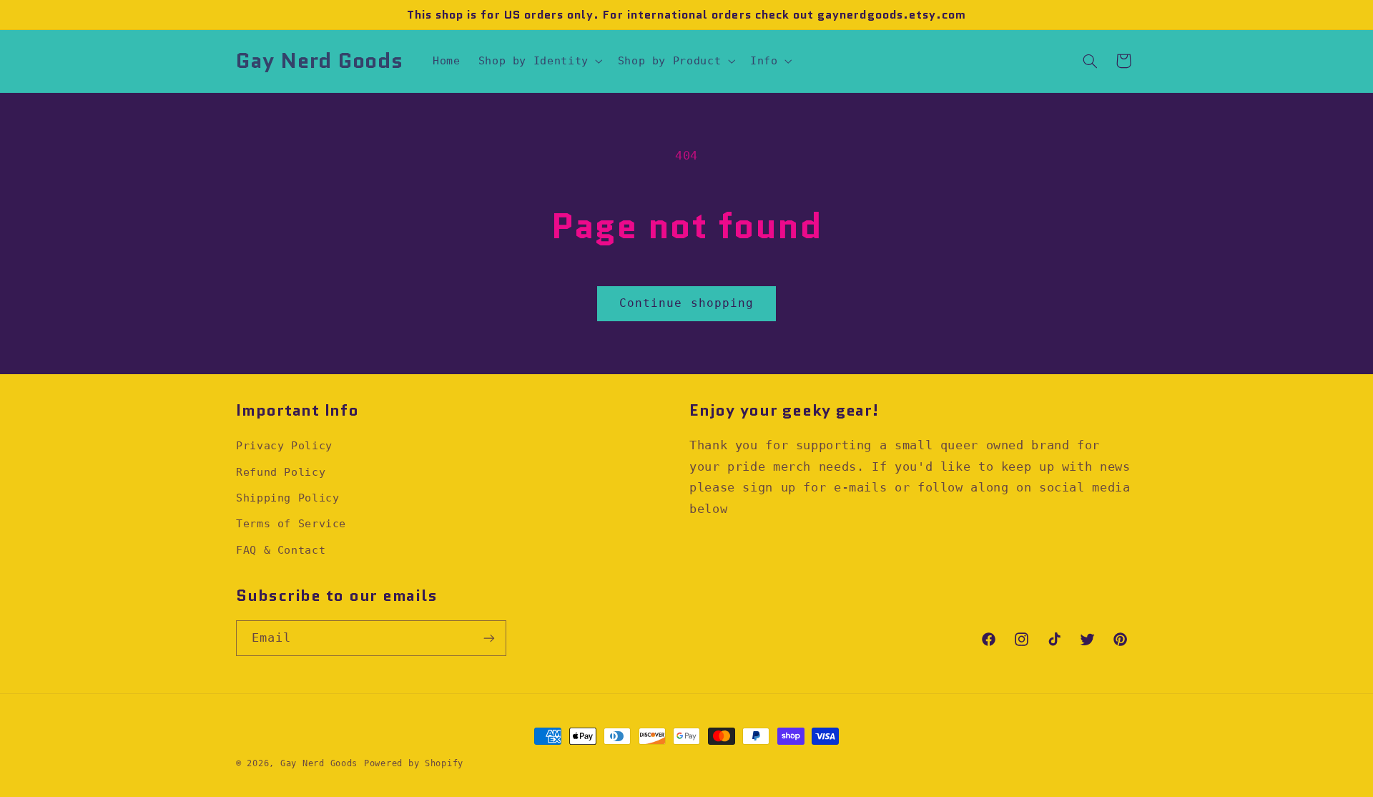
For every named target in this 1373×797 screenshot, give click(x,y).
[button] (539, 61)
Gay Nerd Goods (319, 763)
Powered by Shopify (413, 763)
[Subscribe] (489, 637)
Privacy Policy (284, 445)
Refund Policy (280, 472)
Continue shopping (686, 303)
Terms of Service (291, 523)
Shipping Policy (287, 498)
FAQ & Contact (280, 550)
